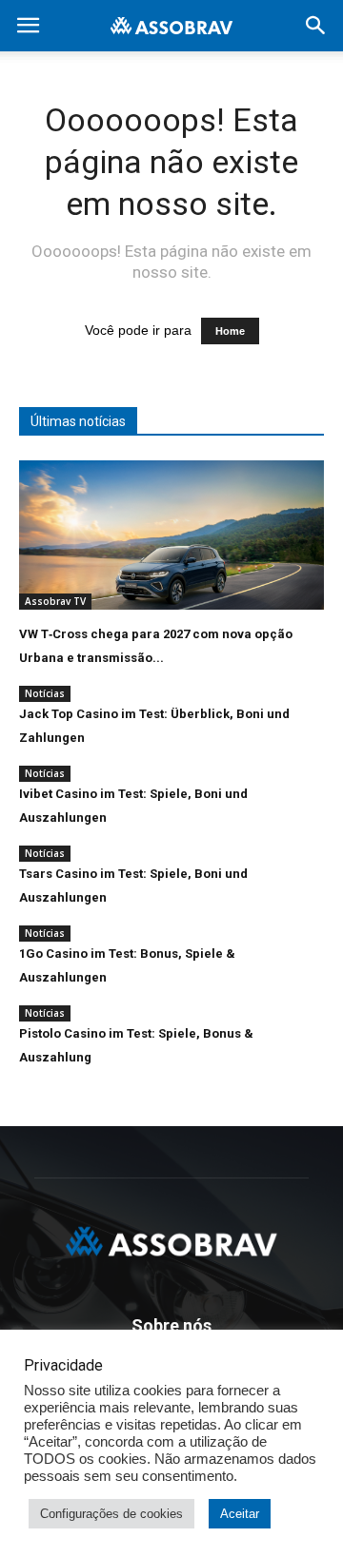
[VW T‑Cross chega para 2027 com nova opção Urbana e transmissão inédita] (171, 535)
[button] (316, 25)
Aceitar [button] (239, 1514)
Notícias (45, 693)
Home (230, 331)
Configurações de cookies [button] (111, 1514)
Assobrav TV (55, 601)
